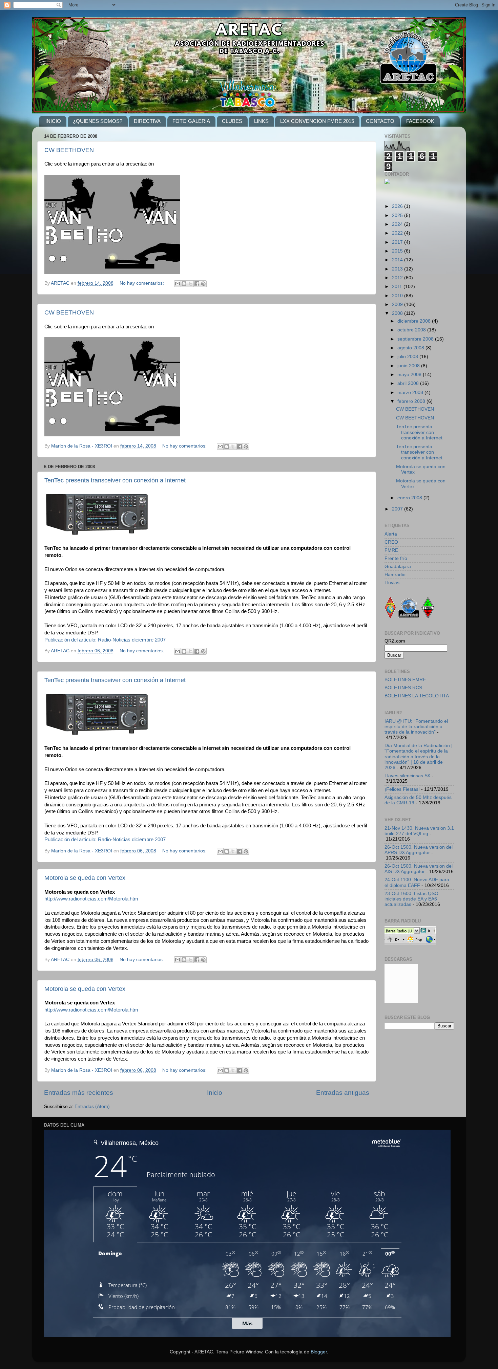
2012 (398, 277)
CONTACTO (380, 121)
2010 (398, 295)
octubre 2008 (412, 329)
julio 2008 (408, 356)
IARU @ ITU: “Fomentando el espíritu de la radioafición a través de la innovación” (416, 727)
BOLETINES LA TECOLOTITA (417, 695)
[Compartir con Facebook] (196, 283)
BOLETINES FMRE (405, 679)
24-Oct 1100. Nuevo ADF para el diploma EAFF (417, 882)
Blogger (319, 1351)
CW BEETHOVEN (69, 150)
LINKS (261, 121)
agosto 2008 (411, 347)
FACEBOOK (420, 121)
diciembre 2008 (414, 321)
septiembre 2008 (416, 339)
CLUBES (232, 121)
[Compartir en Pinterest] (203, 283)
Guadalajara (398, 566)
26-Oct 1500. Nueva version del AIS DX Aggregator (419, 869)
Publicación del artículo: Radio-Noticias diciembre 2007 (105, 640)
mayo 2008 (410, 374)
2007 (398, 509)
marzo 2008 (410, 392)
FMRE (391, 550)
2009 (398, 304)
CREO (391, 542)
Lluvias (392, 582)
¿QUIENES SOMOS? (97, 121)
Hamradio (395, 574)
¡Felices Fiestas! (402, 789)
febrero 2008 (412, 401)
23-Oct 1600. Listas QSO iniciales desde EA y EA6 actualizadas (411, 899)
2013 (398, 268)
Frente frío (396, 558)
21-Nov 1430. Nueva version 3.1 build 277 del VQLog (419, 831)
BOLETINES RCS (403, 687)
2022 (398, 233)
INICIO (53, 121)
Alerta (391, 534)
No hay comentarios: (142, 283)
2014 (398, 259)
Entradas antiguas (342, 1092)
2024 (398, 224)
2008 (398, 313)
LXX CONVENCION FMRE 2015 (317, 121)
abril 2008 (408, 383)
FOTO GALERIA (191, 121)
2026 (398, 206)
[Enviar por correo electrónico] (177, 283)
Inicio (214, 1092)
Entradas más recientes (78, 1092)
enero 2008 (410, 497)
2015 (398, 251)
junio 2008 (409, 365)
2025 (398, 215)
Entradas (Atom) (92, 1106)
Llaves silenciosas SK (408, 775)
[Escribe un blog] (184, 283)
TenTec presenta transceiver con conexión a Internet (115, 480)
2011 (397, 286)
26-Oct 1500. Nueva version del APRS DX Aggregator (419, 850)
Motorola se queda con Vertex (84, 877)
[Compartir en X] (190, 283)
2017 (398, 242)
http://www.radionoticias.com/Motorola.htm (91, 898)
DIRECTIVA (147, 121)
